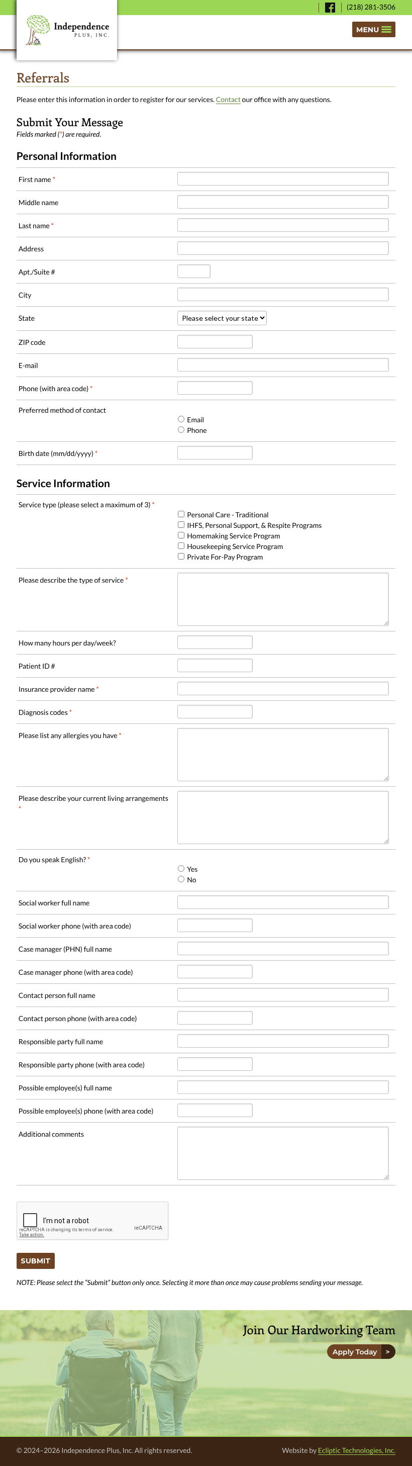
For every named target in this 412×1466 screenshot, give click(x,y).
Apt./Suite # (37, 271)
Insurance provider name (59, 689)
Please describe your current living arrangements (93, 803)
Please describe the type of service (73, 580)
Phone (197, 430)
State (27, 318)
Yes (192, 869)
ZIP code (32, 342)
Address (31, 248)
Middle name (38, 202)
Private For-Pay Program (225, 557)
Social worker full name (54, 902)
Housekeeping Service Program (235, 546)
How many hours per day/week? (67, 642)
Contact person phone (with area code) (78, 1018)
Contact (228, 99)
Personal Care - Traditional (227, 514)
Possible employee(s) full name (65, 1087)
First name (37, 179)
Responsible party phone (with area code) (82, 1064)
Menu (367, 29)
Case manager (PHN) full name (65, 949)
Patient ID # (37, 666)
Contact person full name (57, 995)
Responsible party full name (61, 1041)
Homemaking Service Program (233, 535)
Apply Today (357, 1351)
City (25, 295)
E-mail (28, 365)
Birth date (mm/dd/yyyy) (58, 453)
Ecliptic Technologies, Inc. (356, 1450)
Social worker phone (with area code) (75, 926)
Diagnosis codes (45, 712)
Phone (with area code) (56, 388)
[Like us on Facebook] (330, 8)
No (191, 879)
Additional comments (51, 1134)
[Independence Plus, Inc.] (67, 30)
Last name (36, 225)
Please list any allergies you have (70, 735)
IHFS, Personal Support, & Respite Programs (254, 525)
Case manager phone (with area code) (76, 972)
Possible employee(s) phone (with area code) (86, 1111)
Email (195, 419)
